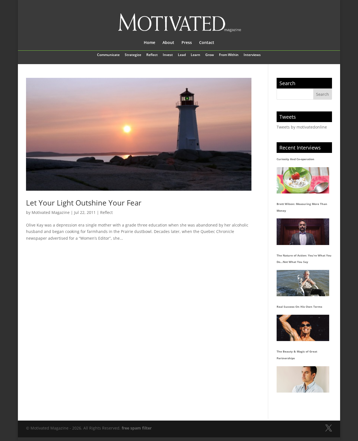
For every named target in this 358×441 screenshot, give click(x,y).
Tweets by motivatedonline (302, 127)
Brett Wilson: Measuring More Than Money (302, 207)
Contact (206, 43)
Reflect (152, 55)
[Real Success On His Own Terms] (303, 328)
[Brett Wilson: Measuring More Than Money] (303, 231)
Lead (182, 55)
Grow (209, 55)
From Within (229, 55)
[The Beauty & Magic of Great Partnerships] (303, 379)
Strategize (133, 55)
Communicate (108, 55)
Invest (168, 55)
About (168, 43)
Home (149, 43)
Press (187, 43)
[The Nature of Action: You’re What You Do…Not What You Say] (303, 283)
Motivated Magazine (51, 212)
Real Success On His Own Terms (299, 307)
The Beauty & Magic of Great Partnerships (297, 354)
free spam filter (137, 428)
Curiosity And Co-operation (295, 159)
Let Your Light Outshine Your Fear (84, 203)
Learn (195, 55)
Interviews (252, 55)
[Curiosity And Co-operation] (303, 180)
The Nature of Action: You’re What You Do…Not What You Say (304, 258)
